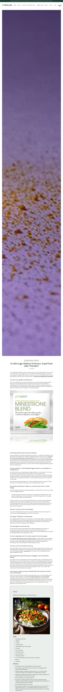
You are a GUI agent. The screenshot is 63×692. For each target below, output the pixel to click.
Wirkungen (23, 513)
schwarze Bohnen (45, 576)
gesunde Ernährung (28, 360)
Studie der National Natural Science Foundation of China (23, 538)
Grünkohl (32, 576)
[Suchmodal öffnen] (55, 5)
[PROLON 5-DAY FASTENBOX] (31, 418)
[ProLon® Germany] (7, 5)
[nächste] (53, 5)
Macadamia (37, 576)
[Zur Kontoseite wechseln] (57, 5)
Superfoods (36, 360)
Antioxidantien (27, 551)
